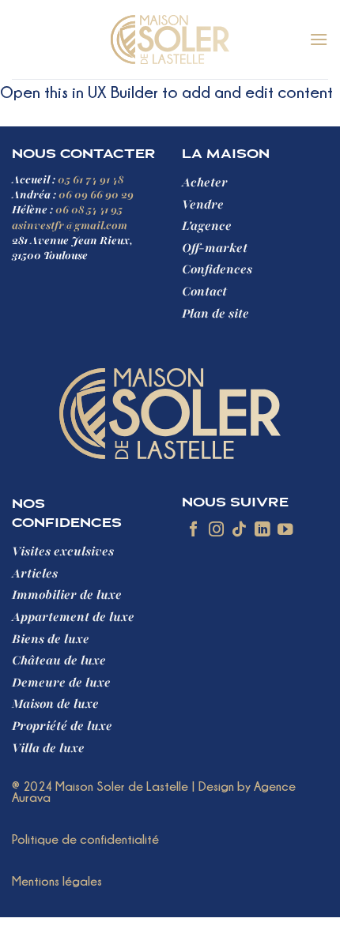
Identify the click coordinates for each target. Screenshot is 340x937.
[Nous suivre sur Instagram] (216, 530)
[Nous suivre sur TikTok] (239, 530)
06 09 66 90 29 (96, 194)
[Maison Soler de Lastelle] (170, 39)
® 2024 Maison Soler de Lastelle (100, 786)
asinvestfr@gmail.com (69, 225)
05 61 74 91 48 (90, 179)
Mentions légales (57, 881)
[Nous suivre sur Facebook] (193, 530)
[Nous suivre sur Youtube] (285, 530)
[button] (318, 39)
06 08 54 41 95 (89, 209)
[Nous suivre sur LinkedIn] (262, 530)
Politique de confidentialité (85, 839)
